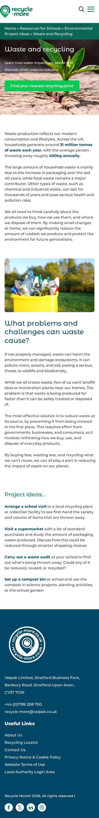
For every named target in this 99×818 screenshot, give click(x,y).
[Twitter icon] (20, 807)
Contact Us (15, 750)
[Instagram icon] (42, 807)
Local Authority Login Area (30, 772)
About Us (13, 735)
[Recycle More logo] (16, 11)
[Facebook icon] (9, 807)
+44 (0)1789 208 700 (23, 704)
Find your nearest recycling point (42, 86)
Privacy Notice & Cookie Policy (33, 757)
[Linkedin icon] (31, 807)
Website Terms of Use (25, 764)
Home (10, 28)
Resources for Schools (40, 28)
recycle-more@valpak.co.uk (31, 712)
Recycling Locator (21, 742)
